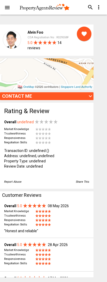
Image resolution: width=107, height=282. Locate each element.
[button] (7, 7)
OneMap (28, 87)
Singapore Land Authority (76, 87)
